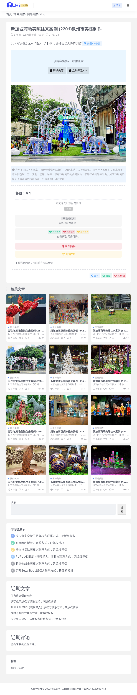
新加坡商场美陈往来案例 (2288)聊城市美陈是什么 (26, 382)
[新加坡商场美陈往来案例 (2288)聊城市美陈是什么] (26, 359)
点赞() (121, 275)
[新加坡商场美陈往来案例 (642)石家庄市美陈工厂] (68, 309)
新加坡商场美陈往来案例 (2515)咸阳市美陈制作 (26, 332)
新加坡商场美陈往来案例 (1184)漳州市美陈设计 (111, 382)
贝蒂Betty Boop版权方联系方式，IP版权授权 (44, 570)
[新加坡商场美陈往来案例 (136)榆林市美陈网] (68, 359)
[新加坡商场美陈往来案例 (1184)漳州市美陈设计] (111, 359)
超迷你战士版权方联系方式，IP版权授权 (41, 563)
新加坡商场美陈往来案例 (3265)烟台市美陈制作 (26, 433)
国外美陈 (32, 14)
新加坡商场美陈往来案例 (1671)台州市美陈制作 (111, 483)
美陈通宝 (55, 688)
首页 (9, 14)
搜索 (13, 502)
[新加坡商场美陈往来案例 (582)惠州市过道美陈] (111, 309)
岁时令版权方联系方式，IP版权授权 (32, 613)
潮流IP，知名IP (17, 668)
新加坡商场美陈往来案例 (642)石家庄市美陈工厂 (67, 332)
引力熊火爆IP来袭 (21, 595)
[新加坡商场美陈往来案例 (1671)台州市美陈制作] (111, 460)
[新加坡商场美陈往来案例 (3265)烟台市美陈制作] (26, 410)
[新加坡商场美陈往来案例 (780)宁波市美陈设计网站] (26, 460)
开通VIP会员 (93, 43)
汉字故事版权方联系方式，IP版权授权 (33, 601)
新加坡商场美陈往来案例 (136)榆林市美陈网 (67, 382)
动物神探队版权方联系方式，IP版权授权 (41, 550)
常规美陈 (19, 14)
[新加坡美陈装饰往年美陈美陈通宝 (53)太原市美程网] (68, 460)
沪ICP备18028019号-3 (94, 688)
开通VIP (70, 254)
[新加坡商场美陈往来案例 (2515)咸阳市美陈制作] (26, 309)
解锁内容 (58, 70)
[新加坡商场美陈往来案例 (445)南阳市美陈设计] (111, 410)
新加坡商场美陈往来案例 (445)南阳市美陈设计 (110, 433)
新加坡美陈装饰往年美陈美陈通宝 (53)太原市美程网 (67, 483)
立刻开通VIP (79, 70)
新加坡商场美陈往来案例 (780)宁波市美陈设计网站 (25, 483)
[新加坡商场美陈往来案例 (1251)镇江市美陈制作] (68, 410)
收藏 (108, 275)
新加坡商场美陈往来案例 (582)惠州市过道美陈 (110, 332)
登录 (118, 5)
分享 (96, 275)
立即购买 (70, 246)
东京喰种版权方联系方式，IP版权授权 (40, 543)
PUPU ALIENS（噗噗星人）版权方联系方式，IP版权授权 (52, 557)
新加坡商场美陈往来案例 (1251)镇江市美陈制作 (68, 433)
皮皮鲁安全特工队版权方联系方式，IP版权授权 (45, 536)
